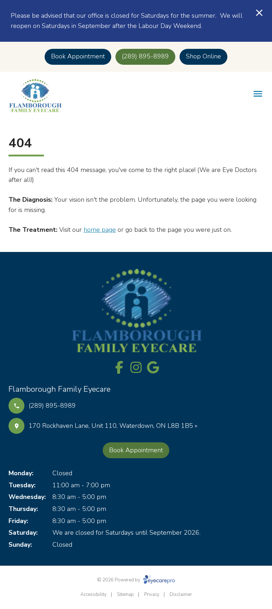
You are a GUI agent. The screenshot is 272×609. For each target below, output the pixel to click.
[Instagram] (136, 367)
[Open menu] (258, 93)
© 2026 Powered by (119, 580)
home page (100, 229)
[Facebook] (119, 367)
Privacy (151, 594)
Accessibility (93, 594)
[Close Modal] (259, 13)
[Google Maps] (153, 367)
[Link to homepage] (35, 96)
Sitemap (125, 594)
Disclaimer (181, 594)
